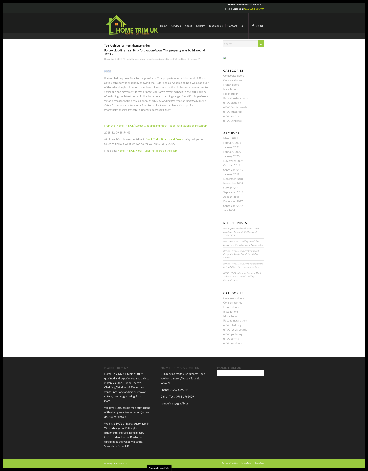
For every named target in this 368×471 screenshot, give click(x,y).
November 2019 (233, 160)
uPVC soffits (231, 116)
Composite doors (233, 75)
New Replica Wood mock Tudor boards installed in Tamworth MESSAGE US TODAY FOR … (241, 232)
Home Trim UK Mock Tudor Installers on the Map (147, 150)
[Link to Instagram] (257, 26)
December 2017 (233, 201)
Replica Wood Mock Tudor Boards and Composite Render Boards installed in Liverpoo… (241, 254)
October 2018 (231, 187)
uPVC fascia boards (235, 107)
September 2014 (233, 205)
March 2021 (230, 138)
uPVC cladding (179, 59)
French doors (231, 84)
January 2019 (231, 174)
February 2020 (232, 151)
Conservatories (232, 80)
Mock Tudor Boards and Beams (165, 139)
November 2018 (233, 183)
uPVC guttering (232, 111)
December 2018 (233, 178)
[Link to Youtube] (261, 26)
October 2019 (231, 165)
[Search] (242, 26)
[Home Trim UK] (132, 26)
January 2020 (231, 156)
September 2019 (233, 169)
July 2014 (229, 210)
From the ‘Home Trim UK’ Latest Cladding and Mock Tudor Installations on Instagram (155, 125)
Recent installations (161, 59)
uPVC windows (232, 120)
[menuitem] (163, 26)
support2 (195, 59)
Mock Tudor (145, 59)
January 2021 (231, 147)
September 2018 (233, 192)
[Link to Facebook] (253, 26)
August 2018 (231, 196)
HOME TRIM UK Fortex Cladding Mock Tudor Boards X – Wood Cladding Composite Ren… (242, 276)
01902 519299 (254, 8)
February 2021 (232, 142)
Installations (132, 59)
